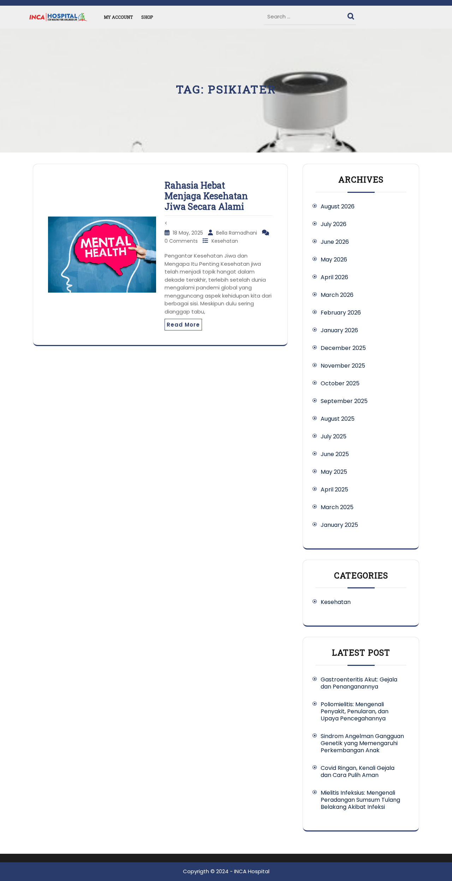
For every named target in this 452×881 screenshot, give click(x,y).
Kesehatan (225, 240)
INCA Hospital (251, 871)
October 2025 (340, 383)
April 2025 (334, 489)
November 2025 (343, 366)
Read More (183, 324)
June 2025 (335, 454)
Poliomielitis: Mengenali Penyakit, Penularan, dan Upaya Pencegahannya (354, 711)
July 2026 (333, 224)
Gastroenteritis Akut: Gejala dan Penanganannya (359, 683)
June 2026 (335, 242)
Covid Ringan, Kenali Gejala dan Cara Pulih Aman (357, 771)
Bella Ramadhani (237, 232)
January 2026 (339, 330)
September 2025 (344, 401)
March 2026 (337, 295)
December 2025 (343, 348)
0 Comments (182, 240)
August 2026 (338, 206)
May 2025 (334, 472)
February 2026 (341, 313)
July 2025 (333, 436)
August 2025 (338, 419)
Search (351, 14)
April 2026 (334, 277)
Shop (147, 17)
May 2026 (334, 259)
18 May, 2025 (188, 232)
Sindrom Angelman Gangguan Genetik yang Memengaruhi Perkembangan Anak (362, 743)
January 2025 (339, 525)
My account (118, 17)
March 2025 (337, 507)
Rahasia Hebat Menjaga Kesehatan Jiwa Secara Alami (206, 195)
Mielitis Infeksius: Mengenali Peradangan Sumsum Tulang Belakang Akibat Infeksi (360, 800)
